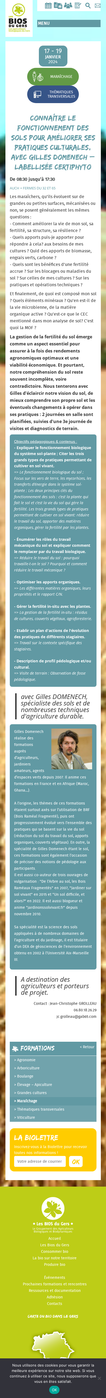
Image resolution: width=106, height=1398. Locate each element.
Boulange (25, 1076)
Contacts (54, 1304)
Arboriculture (28, 1068)
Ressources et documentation (55, 1291)
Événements (54, 1278)
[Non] (99, 1378)
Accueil (54, 1239)
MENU (44, 23)
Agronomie (26, 1060)
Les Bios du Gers (54, 1245)
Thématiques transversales (61, 94)
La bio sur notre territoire (55, 1258)
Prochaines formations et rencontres (55, 1284)
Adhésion (55, 1297)
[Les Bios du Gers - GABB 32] (19, 28)
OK (54, 1390)
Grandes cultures (32, 1093)
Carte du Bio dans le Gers (53, 1316)
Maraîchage (61, 77)
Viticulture (26, 1118)
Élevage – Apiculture (34, 1085)
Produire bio (54, 1265)
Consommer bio (54, 1252)
